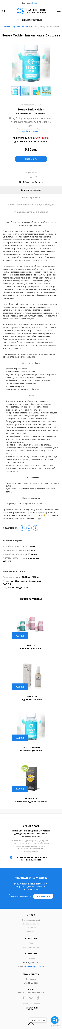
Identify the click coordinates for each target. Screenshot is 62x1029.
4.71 (20, 635)
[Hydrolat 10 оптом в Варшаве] (31, 675)
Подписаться (43, 896)
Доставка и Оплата (31, 924)
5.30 (20, 738)
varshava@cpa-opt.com (34, 966)
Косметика (27, 26)
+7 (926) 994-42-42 (31, 962)
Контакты (31, 931)
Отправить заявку (31, 947)
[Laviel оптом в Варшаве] (31, 624)
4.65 (20, 686)
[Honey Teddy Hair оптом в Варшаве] (31, 726)
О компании (31, 928)
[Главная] (31, 11)
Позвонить (31, 158)
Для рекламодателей (31, 920)
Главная (6, 26)
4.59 (20, 789)
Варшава (36, 3)
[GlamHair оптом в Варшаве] (31, 778)
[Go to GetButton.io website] (55, 1026)
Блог (31, 943)
